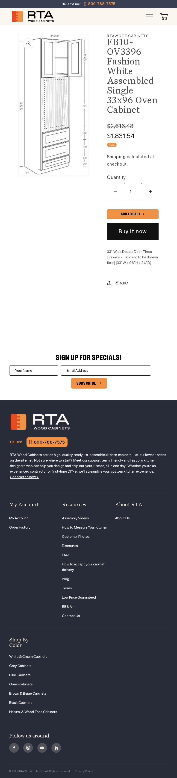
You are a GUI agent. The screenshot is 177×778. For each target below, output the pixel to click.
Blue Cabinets (20, 675)
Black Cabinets (20, 702)
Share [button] (121, 283)
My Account (18, 518)
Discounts (70, 546)
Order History (19, 527)
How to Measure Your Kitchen (84, 527)
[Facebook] (14, 748)
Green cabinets (21, 684)
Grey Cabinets (20, 666)
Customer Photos (76, 536)
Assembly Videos (75, 518)
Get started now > (24, 477)
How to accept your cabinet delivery (83, 567)
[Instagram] (28, 748)
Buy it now (132, 231)
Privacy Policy (84, 771)
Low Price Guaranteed (79, 597)
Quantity (116, 177)
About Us (122, 518)
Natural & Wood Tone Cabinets (33, 712)
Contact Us (71, 616)
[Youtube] (42, 748)
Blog (65, 579)
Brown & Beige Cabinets (28, 693)
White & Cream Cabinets (28, 656)
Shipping (116, 156)
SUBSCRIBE (86, 383)
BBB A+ (68, 606)
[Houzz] (56, 748)
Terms (67, 588)
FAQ (65, 555)
